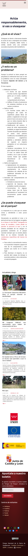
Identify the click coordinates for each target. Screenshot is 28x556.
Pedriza (6, 511)
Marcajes (5, 390)
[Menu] (25, 3)
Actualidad (14, 298)
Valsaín (6, 515)
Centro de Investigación (17, 328)
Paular (6, 513)
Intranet (18, 547)
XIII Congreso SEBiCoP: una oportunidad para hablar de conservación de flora (14, 324)
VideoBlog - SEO (14, 393)
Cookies (10, 547)
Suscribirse (7, 496)
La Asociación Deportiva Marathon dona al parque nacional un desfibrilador (14, 294)
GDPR (4, 547)
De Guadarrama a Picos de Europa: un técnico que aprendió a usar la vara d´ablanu (14, 358)
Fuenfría (6, 508)
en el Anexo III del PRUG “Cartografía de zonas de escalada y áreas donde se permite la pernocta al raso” (14, 224)
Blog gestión (14, 363)
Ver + (4, 306)
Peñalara (7, 506)
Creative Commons (17, 545)
